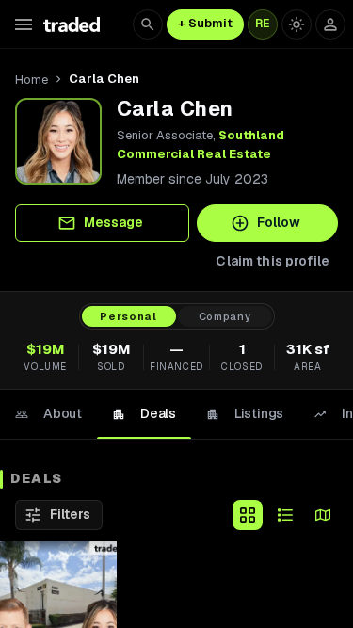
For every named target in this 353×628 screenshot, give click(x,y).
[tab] (48, 414)
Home (31, 80)
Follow (278, 222)
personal (128, 316)
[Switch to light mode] (296, 24)
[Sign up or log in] (330, 24)
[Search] (148, 24)
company (225, 316)
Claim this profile (272, 260)
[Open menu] (24, 24)
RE (262, 23)
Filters (70, 514)
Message (113, 222)
